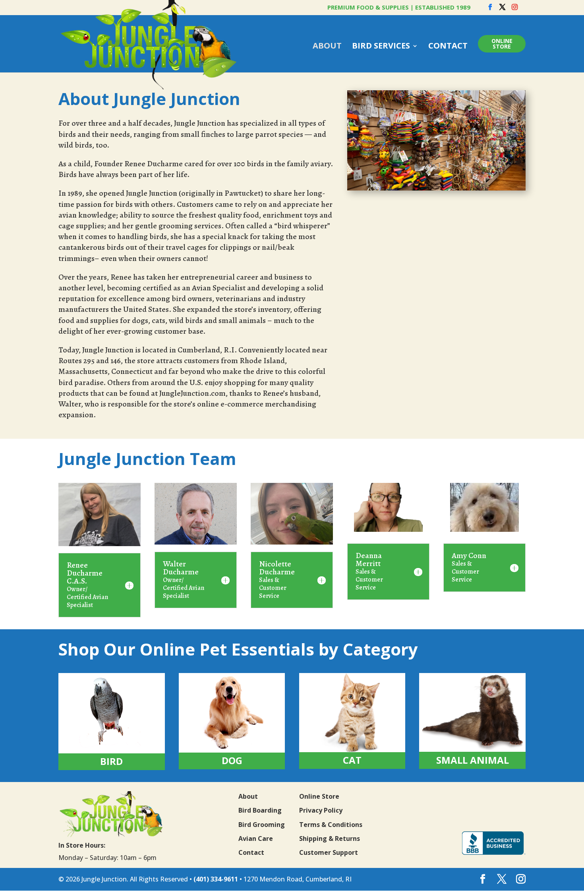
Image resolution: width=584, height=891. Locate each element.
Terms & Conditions (330, 824)
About (327, 47)
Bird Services (381, 47)
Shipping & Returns (329, 838)
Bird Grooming (261, 824)
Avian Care (255, 838)
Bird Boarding (260, 810)
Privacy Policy (320, 810)
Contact (448, 47)
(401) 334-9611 (215, 879)
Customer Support (328, 852)
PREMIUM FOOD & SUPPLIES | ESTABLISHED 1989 (398, 7)
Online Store (319, 796)
